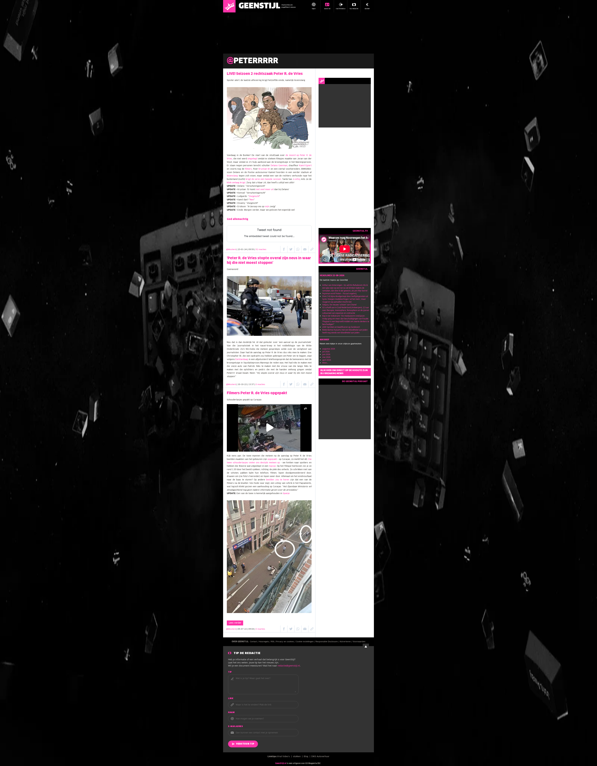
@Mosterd (231, 250)
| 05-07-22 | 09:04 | (251, 629)
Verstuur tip (245, 744)
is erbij (296, 179)
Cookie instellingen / (306, 642)
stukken (297, 757)
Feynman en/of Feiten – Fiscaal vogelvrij (339, 293)
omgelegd (252, 159)
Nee (252, 200)
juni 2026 (326, 354)
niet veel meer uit (265, 190)
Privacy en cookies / (286, 642)
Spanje (286, 493)
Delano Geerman (279, 166)
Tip (230, 672)
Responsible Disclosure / (328, 642)
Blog (306, 757)
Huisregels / (265, 642)
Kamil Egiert (305, 166)
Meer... (325, 362)
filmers (248, 169)
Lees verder (235, 623)
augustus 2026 (328, 348)
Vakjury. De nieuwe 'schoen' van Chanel (339, 304)
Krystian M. (264, 169)
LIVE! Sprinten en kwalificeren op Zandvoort (341, 327)
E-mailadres (235, 726)
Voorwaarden (359, 642)
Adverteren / (346, 642)
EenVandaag (241, 359)
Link (230, 699)
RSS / (273, 642)
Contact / (254, 642)
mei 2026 (326, 357)
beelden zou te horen (277, 480)
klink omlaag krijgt (236, 183)
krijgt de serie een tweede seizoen (263, 179)
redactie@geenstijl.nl (289, 665)
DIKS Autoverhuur (320, 757)
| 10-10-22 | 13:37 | (251, 384)
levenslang (232, 176)
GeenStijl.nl (280, 763)
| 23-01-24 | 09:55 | (251, 250)
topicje (272, 466)
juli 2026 (326, 351)
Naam (231, 713)
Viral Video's (283, 757)
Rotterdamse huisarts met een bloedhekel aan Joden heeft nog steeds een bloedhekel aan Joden (345, 331)
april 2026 (326, 360)
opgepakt (272, 459)
